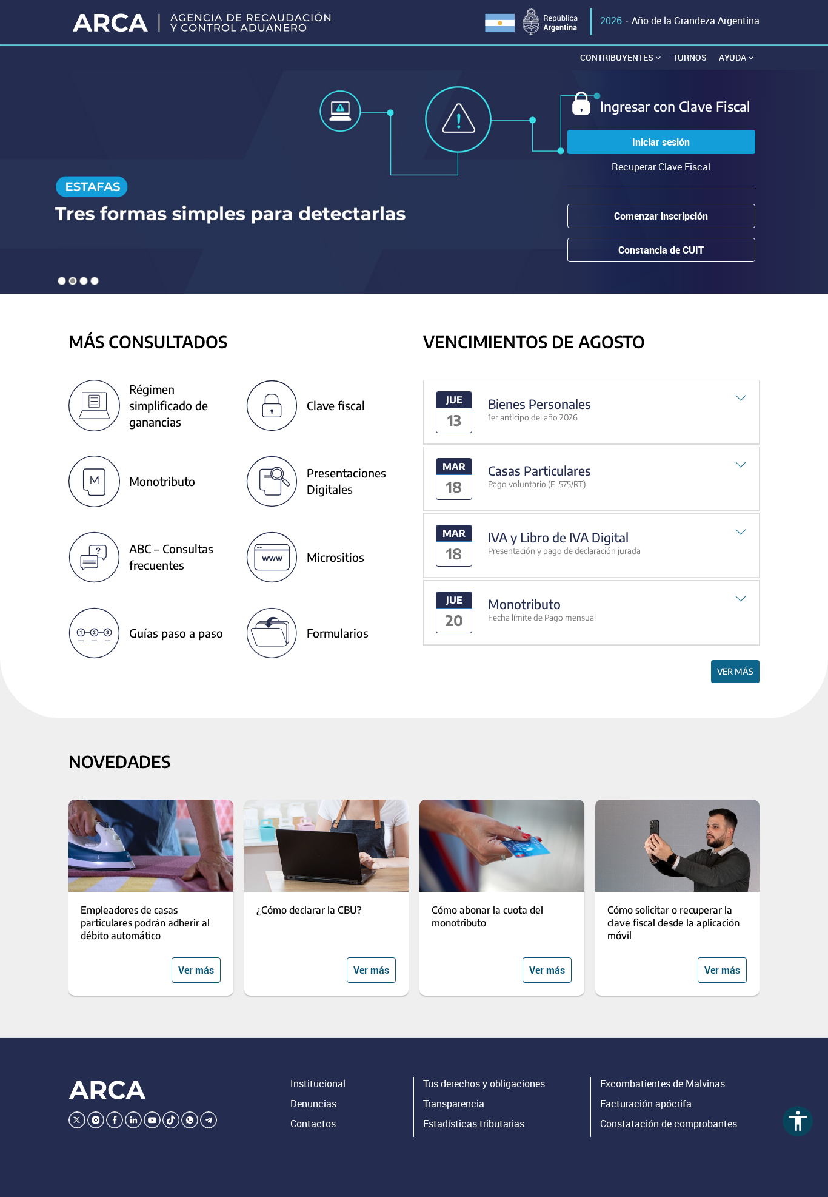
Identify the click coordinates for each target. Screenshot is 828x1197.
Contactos (313, 1123)
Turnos (690, 57)
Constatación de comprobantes (668, 1123)
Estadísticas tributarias (473, 1123)
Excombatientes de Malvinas (662, 1083)
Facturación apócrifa (646, 1103)
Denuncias (313, 1103)
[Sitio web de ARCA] (107, 1089)
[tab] (591, 412)
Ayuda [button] (733, 57)
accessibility (798, 1121)
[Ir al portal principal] (202, 22)
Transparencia (453, 1103)
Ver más (735, 671)
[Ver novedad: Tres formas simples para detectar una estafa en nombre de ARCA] (414, 182)
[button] (591, 412)
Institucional (318, 1083)
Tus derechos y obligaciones (484, 1083)
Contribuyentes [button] (617, 57)
